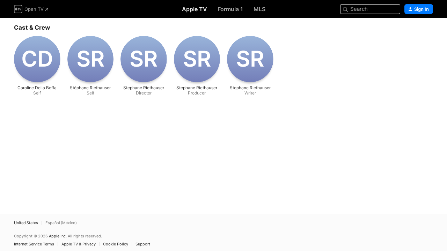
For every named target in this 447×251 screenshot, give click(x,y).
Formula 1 (230, 9)
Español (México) (61, 223)
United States (26, 223)
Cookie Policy (115, 244)
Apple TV (194, 9)
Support (142, 244)
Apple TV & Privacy (78, 244)
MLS (259, 9)
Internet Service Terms (34, 244)
